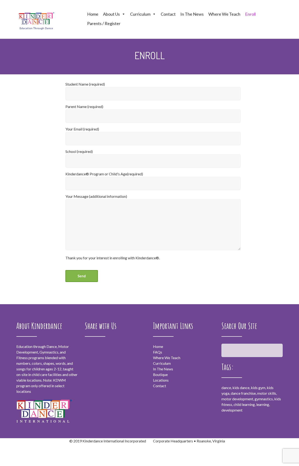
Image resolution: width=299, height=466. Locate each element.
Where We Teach (224, 14)
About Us (111, 14)
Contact (168, 14)
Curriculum (140, 14)
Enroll (250, 14)
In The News (192, 14)
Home (92, 14)
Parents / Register (104, 23)
